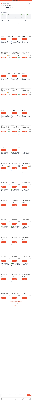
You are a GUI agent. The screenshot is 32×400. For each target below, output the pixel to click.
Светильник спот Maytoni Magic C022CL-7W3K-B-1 (26, 293)
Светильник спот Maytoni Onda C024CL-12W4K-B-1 (5, 90)
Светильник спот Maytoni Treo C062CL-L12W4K (5, 237)
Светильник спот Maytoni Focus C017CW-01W (5, 34)
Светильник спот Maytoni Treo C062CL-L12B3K (5, 256)
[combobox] (17, 3)
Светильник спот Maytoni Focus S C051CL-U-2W (5, 53)
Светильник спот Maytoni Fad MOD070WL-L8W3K (16, 219)
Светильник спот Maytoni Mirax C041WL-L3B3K (16, 90)
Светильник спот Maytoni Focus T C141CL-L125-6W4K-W (16, 256)
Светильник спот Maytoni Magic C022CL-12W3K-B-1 (26, 200)
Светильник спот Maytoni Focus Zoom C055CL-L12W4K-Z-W (5, 127)
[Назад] (13, 305)
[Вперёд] (18, 305)
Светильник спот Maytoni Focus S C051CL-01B (5, 71)
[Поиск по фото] (29, 3)
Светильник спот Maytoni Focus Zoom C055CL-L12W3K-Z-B (5, 182)
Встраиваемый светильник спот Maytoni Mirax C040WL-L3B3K (15, 108)
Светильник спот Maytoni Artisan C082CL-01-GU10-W (25, 127)
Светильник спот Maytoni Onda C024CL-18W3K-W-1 (26, 163)
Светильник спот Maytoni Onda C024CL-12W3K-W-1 (26, 108)
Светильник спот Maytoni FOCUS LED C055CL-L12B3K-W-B (16, 127)
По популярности (27, 20)
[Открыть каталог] (1, 3)
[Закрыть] (31, 0)
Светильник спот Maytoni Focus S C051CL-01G (26, 53)
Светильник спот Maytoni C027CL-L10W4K (4, 200)
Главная (2, 5)
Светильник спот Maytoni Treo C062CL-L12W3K (16, 237)
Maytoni (7, 5)
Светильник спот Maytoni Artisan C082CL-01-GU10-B (25, 90)
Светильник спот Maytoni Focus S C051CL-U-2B (26, 34)
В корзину (3, 57)
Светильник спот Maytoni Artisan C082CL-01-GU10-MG (5, 145)
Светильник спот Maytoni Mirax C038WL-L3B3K (26, 71)
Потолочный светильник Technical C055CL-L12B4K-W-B (16, 200)
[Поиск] (30, 3)
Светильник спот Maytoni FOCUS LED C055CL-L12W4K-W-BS (5, 275)
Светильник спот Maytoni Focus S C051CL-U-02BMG (5, 163)
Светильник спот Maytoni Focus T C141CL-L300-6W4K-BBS (16, 293)
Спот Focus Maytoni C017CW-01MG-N (26, 274)
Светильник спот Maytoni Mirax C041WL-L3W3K (16, 71)
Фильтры (3, 20)
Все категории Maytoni (4, 12)
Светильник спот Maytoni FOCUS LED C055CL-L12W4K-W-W (26, 182)
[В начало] (12, 305)
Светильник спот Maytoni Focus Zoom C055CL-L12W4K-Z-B (16, 53)
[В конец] (20, 305)
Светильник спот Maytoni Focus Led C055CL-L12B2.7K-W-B (26, 219)
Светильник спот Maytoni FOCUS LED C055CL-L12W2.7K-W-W (26, 238)
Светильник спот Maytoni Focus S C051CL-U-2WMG (16, 163)
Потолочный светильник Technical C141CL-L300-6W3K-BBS (26, 256)
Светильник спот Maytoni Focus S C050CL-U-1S (16, 182)
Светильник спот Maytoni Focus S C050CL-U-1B (16, 34)
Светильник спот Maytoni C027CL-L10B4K (15, 145)
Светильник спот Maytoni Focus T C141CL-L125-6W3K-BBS (5, 293)
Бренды (4, 5)
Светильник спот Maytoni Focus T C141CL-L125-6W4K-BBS (16, 274)
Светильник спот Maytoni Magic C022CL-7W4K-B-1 (5, 219)
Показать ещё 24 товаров (15, 301)
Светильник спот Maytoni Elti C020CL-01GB (5, 108)
